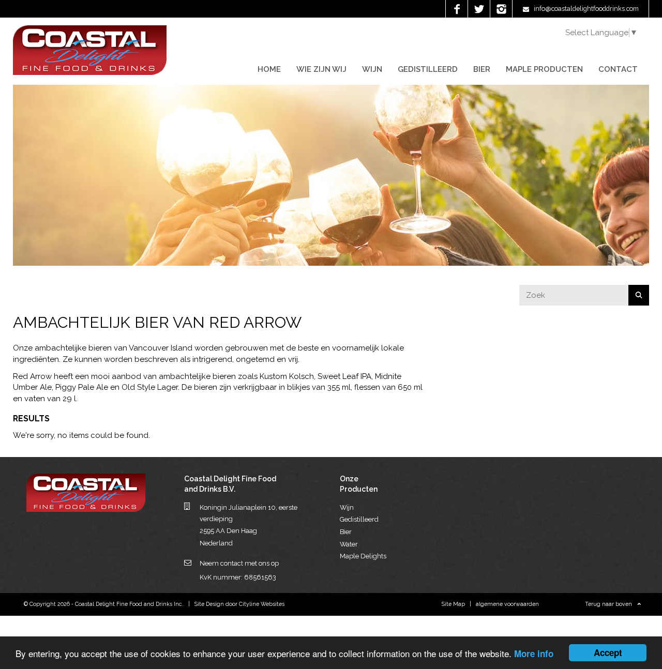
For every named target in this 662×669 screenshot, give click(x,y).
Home (269, 69)
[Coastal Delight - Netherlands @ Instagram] (501, 9)
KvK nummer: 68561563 (238, 577)
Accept (608, 652)
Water (349, 544)
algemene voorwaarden (507, 604)
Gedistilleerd (428, 69)
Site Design (209, 604)
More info (533, 653)
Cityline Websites (261, 604)
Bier (481, 69)
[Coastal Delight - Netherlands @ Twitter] (479, 9)
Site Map (453, 604)
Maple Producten (544, 69)
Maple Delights (363, 556)
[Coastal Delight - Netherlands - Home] (90, 72)
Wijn (372, 69)
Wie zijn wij (321, 69)
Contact (618, 69)
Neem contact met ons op (239, 563)
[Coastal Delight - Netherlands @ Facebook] (456, 9)
